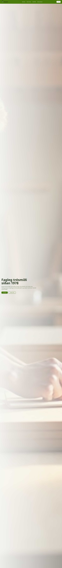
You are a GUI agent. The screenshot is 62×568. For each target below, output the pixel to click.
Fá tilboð (58, 1)
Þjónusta (23, 1)
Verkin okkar (29, 1)
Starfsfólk (34, 1)
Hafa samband (39, 1)
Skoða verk (12, 292)
